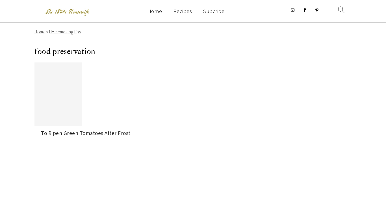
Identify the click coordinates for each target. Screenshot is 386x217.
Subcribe (213, 11)
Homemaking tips (65, 32)
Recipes (183, 11)
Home (155, 11)
